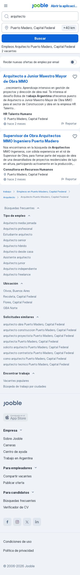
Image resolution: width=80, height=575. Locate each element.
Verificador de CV (16, 507)
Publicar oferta (13, 483)
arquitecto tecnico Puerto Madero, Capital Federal (36, 364)
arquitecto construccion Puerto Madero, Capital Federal (39, 330)
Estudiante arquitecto (17, 234)
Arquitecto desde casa (18, 251)
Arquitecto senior (14, 240)
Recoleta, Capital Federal (19, 296)
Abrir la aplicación (65, 6)
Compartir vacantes (17, 476)
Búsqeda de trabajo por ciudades (24, 386)
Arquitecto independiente (20, 268)
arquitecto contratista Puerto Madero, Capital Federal (38, 353)
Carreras (9, 445)
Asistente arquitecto (17, 257)
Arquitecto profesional (17, 228)
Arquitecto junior (14, 263)
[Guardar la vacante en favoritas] (75, 76)
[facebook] (7, 522)
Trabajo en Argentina (18, 458)
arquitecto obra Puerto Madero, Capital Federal (34, 324)
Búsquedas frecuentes (19, 208)
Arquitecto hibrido (14, 246)
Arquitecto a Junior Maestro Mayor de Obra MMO (35, 79)
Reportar (71, 123)
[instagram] (17, 522)
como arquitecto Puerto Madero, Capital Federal (34, 358)
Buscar (40, 38)
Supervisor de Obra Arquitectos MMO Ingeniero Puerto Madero (32, 138)
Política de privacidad (18, 550)
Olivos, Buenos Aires (16, 291)
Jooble (30, 566)
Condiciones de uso (17, 541)
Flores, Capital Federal (17, 302)
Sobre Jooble (13, 439)
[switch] (73, 62)
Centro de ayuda (15, 452)
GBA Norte (10, 308)
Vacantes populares (16, 380)
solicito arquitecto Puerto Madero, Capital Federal (36, 347)
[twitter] (27, 522)
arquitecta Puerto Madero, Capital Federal (30, 341)
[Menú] (6, 6)
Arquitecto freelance (17, 274)
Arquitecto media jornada (19, 223)
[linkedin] (37, 522)
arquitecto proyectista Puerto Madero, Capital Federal (38, 335)
